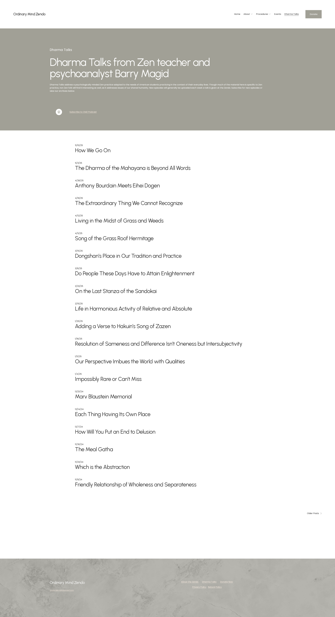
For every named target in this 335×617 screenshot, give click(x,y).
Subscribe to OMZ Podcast (83, 111)
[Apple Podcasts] (59, 112)
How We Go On (92, 150)
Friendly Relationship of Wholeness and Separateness (135, 484)
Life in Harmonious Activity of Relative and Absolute (133, 308)
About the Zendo (189, 581)
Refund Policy (215, 587)
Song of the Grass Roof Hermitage (114, 238)
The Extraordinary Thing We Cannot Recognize (129, 203)
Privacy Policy (199, 587)
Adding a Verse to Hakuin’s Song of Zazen (123, 326)
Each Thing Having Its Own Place (112, 414)
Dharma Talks (291, 14)
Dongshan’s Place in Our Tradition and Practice (128, 256)
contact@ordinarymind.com (62, 590)
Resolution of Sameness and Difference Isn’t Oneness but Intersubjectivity (158, 343)
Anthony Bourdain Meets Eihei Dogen (117, 185)
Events (277, 14)
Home (237, 14)
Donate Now (226, 581)
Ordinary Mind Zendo (29, 14)
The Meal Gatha (94, 449)
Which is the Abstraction (102, 467)
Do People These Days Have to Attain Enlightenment (134, 273)
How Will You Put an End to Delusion (115, 431)
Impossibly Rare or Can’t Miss (108, 379)
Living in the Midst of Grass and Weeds (119, 220)
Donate (313, 14)
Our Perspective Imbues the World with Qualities (130, 361)
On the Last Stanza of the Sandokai (116, 291)
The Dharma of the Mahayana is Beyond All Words (132, 168)
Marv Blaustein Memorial (103, 396)
